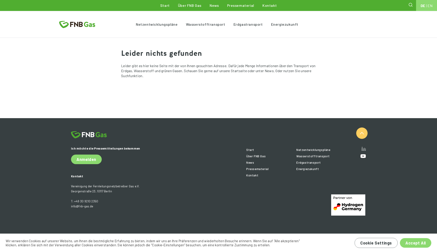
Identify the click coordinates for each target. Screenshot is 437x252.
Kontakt (269, 5)
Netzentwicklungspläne (157, 24)
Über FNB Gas (189, 5)
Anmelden (86, 159)
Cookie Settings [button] (376, 242)
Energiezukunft (284, 24)
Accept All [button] (415, 242)
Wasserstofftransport (205, 24)
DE (423, 5)
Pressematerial (240, 5)
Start (165, 5)
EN (429, 5)
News (214, 5)
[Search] (411, 4)
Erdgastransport (248, 24)
